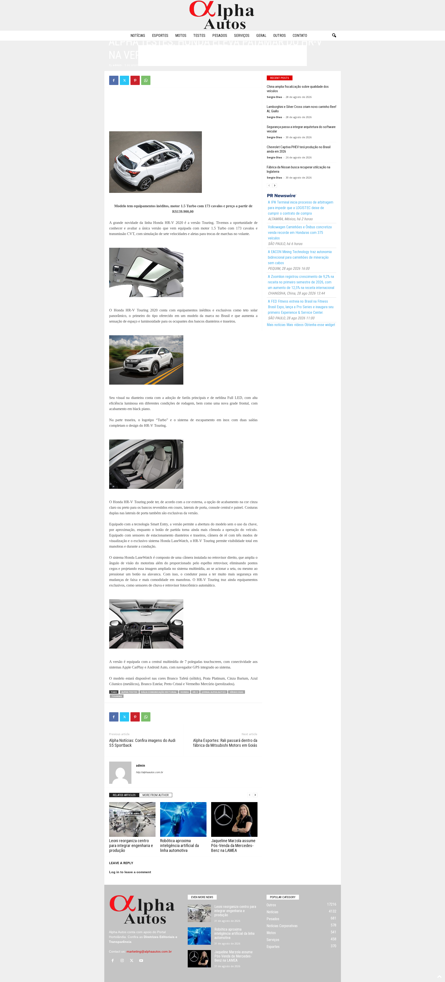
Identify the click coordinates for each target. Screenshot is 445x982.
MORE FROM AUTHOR (156, 795)
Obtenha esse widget (320, 325)
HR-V (195, 691)
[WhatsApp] (145, 80)
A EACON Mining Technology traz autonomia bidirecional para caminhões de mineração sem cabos (300, 257)
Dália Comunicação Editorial (159, 691)
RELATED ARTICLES (124, 795)
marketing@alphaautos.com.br (149, 951)
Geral (261, 35)
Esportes (160, 35)
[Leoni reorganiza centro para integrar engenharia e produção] (132, 819)
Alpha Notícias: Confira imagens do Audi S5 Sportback (142, 743)
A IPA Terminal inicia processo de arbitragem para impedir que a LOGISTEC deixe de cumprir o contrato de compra (300, 208)
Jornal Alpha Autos (214, 691)
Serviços (241, 35)
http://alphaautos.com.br (149, 772)
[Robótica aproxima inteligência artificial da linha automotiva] (183, 819)
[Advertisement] (183, 103)
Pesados (219, 35)
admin (117, 65)
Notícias (137, 35)
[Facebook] (113, 80)
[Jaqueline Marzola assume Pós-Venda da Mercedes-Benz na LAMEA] (234, 819)
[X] (124, 80)
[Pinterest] (135, 80)
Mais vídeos (295, 325)
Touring (116, 696)
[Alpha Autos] (222, 15)
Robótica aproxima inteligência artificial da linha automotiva (179, 845)
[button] (334, 36)
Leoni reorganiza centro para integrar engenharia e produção (131, 845)
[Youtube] (141, 961)
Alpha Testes (129, 691)
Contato (300, 35)
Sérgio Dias (236, 691)
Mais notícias (276, 325)
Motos (180, 35)
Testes (199, 35)
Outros (279, 35)
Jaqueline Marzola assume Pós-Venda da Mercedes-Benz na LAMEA (233, 845)
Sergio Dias (274, 97)
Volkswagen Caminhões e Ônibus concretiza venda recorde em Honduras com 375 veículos (300, 232)
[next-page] (255, 795)
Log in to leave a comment (130, 872)
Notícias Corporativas (282, 926)
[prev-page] (249, 795)
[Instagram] (123, 961)
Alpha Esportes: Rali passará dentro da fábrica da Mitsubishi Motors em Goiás (225, 743)
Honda (185, 691)
